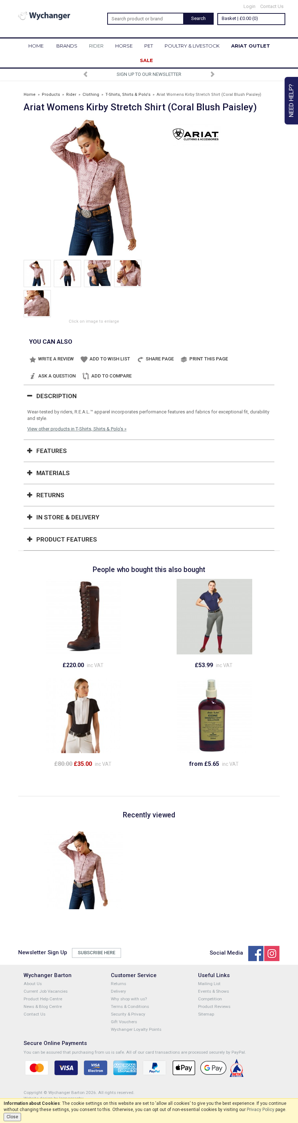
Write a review (56, 359)
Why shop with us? (129, 998)
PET (148, 46)
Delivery (118, 991)
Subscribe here (96, 952)
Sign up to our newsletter (149, 74)
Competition (210, 998)
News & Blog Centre (43, 1006)
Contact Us (271, 6)
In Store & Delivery (67, 517)
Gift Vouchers (124, 1021)
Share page (160, 359)
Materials (53, 473)
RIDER (96, 46)
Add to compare (111, 376)
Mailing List (209, 983)
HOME (36, 46)
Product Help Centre (43, 998)
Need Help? (291, 100)
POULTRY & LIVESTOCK (192, 46)
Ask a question (57, 376)
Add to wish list (109, 359)
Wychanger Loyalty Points (136, 1029)
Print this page (208, 359)
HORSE (124, 46)
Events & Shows (213, 991)
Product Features (66, 539)
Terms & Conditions (130, 1006)
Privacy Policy (260, 1109)
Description (56, 396)
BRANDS (66, 46)
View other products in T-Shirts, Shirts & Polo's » (76, 429)
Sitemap (206, 1014)
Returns (50, 495)
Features (51, 450)
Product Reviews (214, 1006)
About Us (33, 983)
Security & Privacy (128, 1014)
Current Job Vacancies (46, 991)
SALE (146, 60)
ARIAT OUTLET (250, 46)
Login (249, 6)
